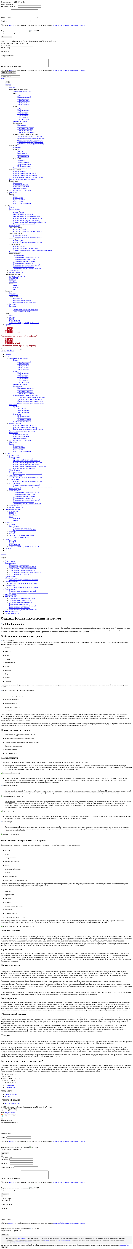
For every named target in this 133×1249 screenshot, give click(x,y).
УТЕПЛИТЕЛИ (14, 321)
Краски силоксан (19, 201)
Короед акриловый (24, 97)
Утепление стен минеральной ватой (26, 257)
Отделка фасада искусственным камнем (27, 218)
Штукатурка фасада (16, 272)
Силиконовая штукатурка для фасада (22, 179)
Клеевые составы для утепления (24, 173)
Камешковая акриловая (25, 127)
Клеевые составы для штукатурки (25, 175)
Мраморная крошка (20, 121)
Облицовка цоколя (20, 235)
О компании (13, 295)
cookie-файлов (124, 1245)
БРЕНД (16, 285)
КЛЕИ (11, 319)
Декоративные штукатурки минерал (30, 142)
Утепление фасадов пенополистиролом (27, 269)
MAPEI (15, 289)
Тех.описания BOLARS (21, 311)
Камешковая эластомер (25, 132)
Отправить (5, 1153)
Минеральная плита (20, 188)
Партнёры (12, 304)
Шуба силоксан (22, 114)
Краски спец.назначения (22, 203)
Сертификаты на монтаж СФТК (24, 302)
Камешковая (21, 125)
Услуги (11, 207)
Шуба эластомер (23, 119)
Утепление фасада (15, 270)
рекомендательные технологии (23, 1241)
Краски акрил (18, 198)
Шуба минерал (22, 117)
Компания (12, 293)
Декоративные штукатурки (23, 91)
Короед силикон (23, 99)
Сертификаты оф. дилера (22, 300)
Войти (3, 78)
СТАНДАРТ (13, 278)
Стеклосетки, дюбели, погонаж (20, 190)
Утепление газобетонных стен (24, 259)
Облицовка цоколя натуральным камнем (27, 237)
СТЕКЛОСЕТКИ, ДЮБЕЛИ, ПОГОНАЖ (24, 323)
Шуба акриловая (23, 110)
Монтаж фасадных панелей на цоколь (26, 216)
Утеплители (17, 183)
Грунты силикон (23, 155)
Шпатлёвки (13, 192)
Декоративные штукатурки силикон (30, 140)
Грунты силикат (23, 157)
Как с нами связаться (12, 1103)
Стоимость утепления (17, 276)
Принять (4, 1247)
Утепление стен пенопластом (23, 267)
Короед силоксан (23, 101)
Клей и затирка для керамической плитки (28, 177)
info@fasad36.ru (9, 1113)
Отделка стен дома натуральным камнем (27, 242)
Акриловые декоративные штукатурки (31, 138)
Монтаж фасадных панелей (23, 214)
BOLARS (16, 287)
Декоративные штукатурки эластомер (30, 144)
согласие (11, 25)
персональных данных (64, 1240)
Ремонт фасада (14, 209)
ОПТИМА (13, 282)
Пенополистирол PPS (21, 185)
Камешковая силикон (25, 130)
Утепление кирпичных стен (23, 263)
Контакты (12, 306)
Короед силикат (23, 102)
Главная (8, 84)
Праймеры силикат (24, 166)
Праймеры (21, 160)
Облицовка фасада (19, 229)
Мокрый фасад (14, 226)
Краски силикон (19, 199)
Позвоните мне (6, 37)
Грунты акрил (22, 153)
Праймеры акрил (23, 162)
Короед (20, 95)
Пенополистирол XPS (21, 186)
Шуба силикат (22, 116)
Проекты (8, 325)
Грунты (20, 151)
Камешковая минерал (25, 129)
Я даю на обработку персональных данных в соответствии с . (44, 25)
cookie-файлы (22, 1238)
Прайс (11, 315)
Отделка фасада (18, 213)
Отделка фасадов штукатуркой (24, 224)
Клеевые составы (19, 172)
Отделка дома (18, 241)
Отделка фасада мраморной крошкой (26, 220)
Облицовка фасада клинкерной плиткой (27, 231)
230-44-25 (7, 351)
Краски (15, 196)
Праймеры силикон (24, 164)
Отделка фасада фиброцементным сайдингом (29, 222)
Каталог (12, 88)
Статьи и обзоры (11, 1094)
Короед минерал (23, 104)
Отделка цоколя (19, 246)
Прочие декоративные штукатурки (29, 136)
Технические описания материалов (25, 310)
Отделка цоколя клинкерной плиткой (26, 248)
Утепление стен (19, 255)
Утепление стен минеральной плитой (26, 265)
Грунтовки (17, 147)
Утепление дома (15, 252)
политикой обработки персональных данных (69, 25)
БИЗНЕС (12, 280)
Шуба (19, 108)
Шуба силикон (22, 112)
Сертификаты (18, 298)
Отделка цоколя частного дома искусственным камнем (32, 250)
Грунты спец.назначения (22, 168)
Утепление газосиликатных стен (24, 261)
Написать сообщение (8, 72)
